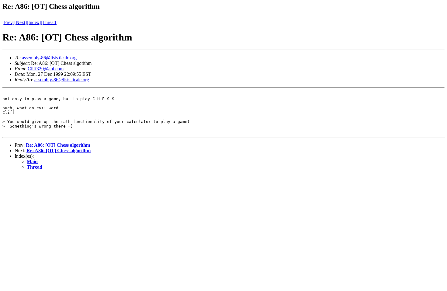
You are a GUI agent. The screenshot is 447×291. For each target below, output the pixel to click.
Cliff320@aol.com (46, 68)
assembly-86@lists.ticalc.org (49, 57)
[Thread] (49, 22)
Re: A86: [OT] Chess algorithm (58, 145)
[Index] (34, 22)
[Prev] (8, 22)
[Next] (20, 22)
